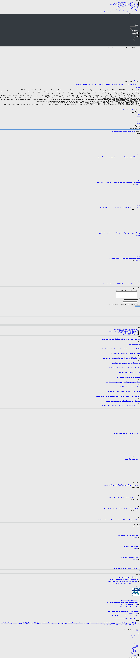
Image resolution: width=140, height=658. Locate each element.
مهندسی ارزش (114, 109)
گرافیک (134, 39)
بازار (135, 27)
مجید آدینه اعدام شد (134, 8)
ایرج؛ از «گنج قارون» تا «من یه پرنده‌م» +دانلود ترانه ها (128, 332)
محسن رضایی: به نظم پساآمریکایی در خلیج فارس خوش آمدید (123, 391)
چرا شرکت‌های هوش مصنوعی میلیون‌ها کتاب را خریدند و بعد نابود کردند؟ (122, 602)
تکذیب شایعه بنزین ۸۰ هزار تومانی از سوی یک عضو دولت (124, 367)
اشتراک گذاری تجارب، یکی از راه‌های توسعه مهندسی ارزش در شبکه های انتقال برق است (107, 84)
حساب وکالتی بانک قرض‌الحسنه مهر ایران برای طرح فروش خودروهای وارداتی (123, 4)
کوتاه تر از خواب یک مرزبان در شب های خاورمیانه (128, 330)
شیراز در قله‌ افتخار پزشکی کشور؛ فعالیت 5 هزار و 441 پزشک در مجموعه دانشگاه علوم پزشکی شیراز (119, 11)
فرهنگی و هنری (135, 33)
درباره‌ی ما (136, 45)
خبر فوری (64, 623)
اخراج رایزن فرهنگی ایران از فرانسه (130, 386)
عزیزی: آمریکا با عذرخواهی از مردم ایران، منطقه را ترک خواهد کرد (121, 358)
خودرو (132, 29)
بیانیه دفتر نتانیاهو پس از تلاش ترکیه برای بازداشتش (126, 363)
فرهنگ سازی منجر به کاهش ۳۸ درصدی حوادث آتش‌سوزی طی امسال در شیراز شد (120, 508)
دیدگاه (138, 298)
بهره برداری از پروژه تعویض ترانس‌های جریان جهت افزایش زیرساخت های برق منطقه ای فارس (119, 232)
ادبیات (134, 34)
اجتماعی (136, 25)
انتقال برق (134, 109)
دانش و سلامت (135, 30)
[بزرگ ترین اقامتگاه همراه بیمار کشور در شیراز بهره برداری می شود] (133, 495)
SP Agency (138, 630)
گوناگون (136, 36)
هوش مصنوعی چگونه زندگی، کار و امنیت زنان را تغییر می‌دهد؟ (121, 485)
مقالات (134, 40)
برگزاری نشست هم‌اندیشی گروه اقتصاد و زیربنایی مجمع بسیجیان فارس (124, 258)
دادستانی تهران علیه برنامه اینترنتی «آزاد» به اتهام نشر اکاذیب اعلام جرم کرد (119, 405)
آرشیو (138, 47)
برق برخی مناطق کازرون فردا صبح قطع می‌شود (129, 5)
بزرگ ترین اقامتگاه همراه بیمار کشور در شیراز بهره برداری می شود (123, 497)
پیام (126, 624)
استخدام (131, 42)
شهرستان (136, 32)
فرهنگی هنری (13, 623)
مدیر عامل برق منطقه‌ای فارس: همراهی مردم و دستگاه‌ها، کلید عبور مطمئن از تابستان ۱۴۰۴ (120, 207)
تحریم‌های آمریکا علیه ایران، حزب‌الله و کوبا (128, 377)
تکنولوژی (134, 31)
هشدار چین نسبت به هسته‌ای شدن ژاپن (129, 372)
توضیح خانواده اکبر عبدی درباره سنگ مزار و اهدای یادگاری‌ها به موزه (125, 329)
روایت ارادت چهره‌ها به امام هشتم (131, 333)
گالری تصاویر (120, 624)
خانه (137, 626)
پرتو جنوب (138, 87)
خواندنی (134, 37)
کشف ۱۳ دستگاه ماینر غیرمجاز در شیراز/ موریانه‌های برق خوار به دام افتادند (124, 7)
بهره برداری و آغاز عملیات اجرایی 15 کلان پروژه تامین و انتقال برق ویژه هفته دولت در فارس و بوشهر (118, 182)
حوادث (80, 623)
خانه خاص (134, 38)
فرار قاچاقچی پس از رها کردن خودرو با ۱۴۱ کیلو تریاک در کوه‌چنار (124, 579)
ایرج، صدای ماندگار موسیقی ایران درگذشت (130, 334)
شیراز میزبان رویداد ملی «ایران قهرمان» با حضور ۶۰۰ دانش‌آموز (126, 6)
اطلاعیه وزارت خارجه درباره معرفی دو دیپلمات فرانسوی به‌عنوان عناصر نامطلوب (118, 396)
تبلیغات (132, 43)
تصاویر (136, 44)
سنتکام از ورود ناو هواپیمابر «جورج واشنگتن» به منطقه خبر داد (123, 382)
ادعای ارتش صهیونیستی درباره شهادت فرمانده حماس (128, 10)
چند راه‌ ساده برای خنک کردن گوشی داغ (129, 604)
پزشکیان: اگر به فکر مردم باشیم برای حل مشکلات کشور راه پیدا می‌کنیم (125, 9)
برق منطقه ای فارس (128, 109)
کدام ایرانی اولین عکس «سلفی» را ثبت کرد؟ (125, 433)
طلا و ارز (131, 28)
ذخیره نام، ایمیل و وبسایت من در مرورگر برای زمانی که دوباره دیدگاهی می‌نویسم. (124, 304)
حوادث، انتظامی (133, 26)
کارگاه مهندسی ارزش (121, 109)
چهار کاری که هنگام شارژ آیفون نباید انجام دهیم (127, 606)
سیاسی (136, 24)
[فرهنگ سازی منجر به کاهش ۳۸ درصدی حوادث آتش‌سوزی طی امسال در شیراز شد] (133, 506)
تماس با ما (136, 627)
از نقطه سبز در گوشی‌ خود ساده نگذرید (129, 600)
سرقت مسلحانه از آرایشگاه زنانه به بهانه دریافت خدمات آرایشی (124, 583)
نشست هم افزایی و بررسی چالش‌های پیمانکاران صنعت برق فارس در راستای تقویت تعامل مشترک (119, 156)
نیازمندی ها (134, 41)
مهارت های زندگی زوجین (131, 459)
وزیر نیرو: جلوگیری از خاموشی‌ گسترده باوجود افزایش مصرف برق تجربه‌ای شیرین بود (121, 283)
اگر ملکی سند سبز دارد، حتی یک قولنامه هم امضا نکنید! (128, 2)
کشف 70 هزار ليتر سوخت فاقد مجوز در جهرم (128, 577)
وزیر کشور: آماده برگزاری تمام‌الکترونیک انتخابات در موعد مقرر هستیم (125, 3)
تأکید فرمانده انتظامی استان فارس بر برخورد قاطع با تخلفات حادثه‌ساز (123, 581)
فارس (20, 623)
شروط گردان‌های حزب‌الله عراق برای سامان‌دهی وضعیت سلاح (123, 401)
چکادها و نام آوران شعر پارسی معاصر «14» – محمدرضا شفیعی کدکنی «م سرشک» (123, 331)
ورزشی (136, 35)
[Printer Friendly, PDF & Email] (137, 107)
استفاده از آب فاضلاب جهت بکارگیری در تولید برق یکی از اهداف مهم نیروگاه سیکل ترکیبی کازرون (117, 519)
